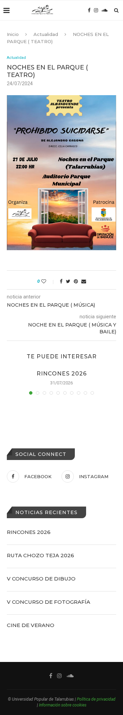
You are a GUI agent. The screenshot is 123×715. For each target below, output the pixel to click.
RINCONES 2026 (62, 373)
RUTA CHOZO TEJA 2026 (40, 555)
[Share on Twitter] (68, 281)
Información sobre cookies (62, 705)
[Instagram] (96, 10)
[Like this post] (48, 281)
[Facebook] (89, 10)
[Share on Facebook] (61, 281)
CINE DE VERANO (30, 625)
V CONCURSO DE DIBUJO (41, 578)
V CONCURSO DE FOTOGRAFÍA (48, 602)
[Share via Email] (83, 281)
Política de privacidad (96, 699)
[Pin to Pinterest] (76, 281)
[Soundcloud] (104, 10)
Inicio (13, 34)
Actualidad (45, 34)
